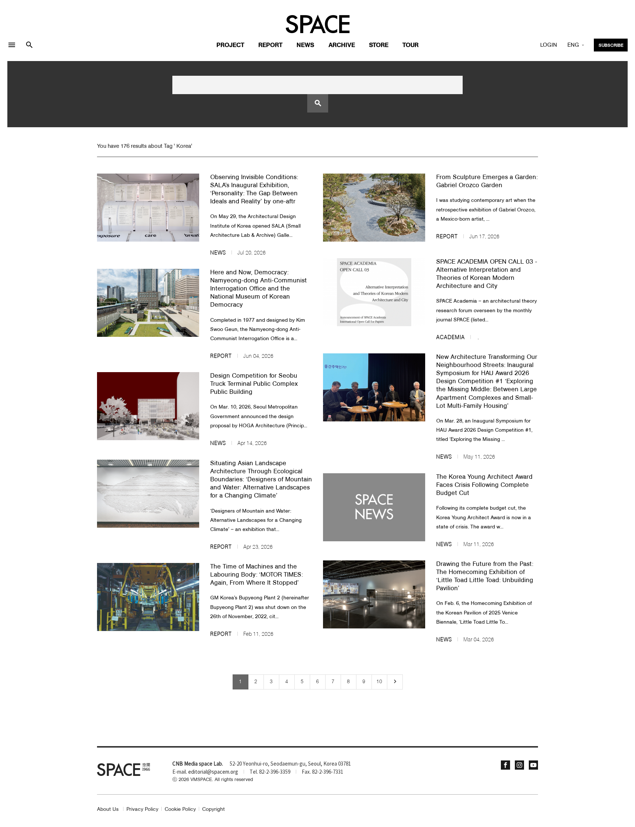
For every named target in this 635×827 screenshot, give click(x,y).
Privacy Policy (142, 809)
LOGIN (548, 45)
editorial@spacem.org (213, 772)
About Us (108, 809)
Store (378, 45)
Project (230, 45)
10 (379, 682)
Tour (410, 45)
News (305, 45)
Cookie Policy (180, 809)
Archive (342, 45)
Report (270, 45)
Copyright (213, 809)
